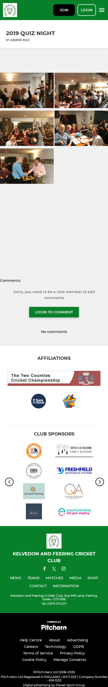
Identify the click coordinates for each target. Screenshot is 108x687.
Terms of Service (38, 653)
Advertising (77, 640)
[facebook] (44, 569)
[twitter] (54, 570)
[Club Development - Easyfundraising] (74, 512)
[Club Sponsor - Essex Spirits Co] (34, 472)
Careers (31, 646)
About (54, 640)
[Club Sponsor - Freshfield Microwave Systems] (74, 472)
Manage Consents (69, 659)
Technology (55, 646)
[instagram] (63, 569)
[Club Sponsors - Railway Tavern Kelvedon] (34, 512)
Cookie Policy (34, 659)
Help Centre (31, 640)
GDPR (78, 646)
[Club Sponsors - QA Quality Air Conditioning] (74, 492)
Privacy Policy (72, 653)
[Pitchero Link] (54, 628)
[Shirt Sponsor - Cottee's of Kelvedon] (74, 451)
